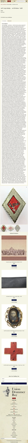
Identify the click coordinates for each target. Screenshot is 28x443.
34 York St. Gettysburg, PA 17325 (14, 403)
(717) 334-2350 (14, 406)
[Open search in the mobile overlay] (21, 1)
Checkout (14, 432)
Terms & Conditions (14, 435)
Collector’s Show (14, 424)
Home (2, 4)
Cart (14, 431)
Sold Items (4, 4)
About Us (14, 420)
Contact (14, 426)
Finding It (14, 425)
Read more (14, 265)
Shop (14, 421)
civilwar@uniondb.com (14, 409)
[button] (8, 1)
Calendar (14, 422)
